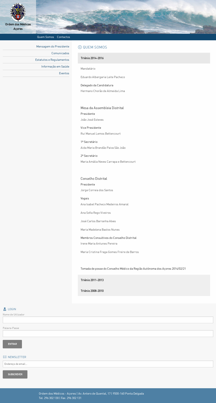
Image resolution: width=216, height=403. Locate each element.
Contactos (63, 37)
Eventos (64, 73)
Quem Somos (45, 37)
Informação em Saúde (55, 66)
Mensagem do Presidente (52, 46)
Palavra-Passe (11, 328)
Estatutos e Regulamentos (52, 59)
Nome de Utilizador (13, 314)
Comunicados (60, 53)
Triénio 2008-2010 (92, 290)
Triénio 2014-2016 (92, 58)
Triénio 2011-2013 (92, 280)
